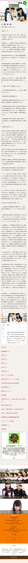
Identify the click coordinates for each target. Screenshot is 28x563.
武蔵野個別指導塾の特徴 (18, 549)
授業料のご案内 (5, 549)
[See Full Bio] (17, 455)
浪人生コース (14, 554)
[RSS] (15, 534)
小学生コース (8, 552)
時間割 (11, 549)
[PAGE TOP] (14, 467)
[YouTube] (14, 458)
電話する (14, 539)
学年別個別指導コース (16, 550)
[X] (12, 534)
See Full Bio (13, 455)
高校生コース (21, 552)
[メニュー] (26, 6)
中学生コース (15, 552)
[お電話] (25, 3)
